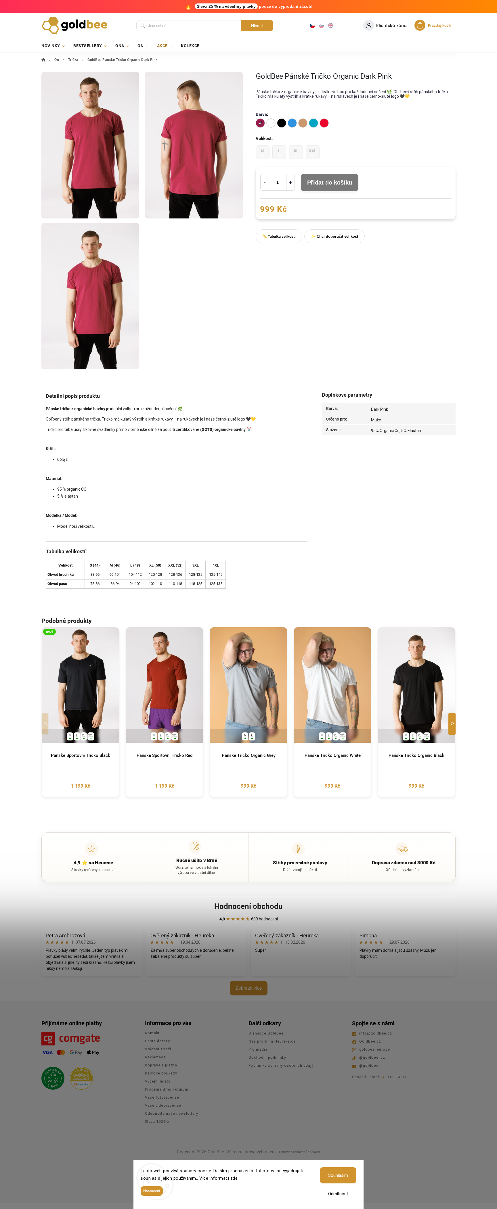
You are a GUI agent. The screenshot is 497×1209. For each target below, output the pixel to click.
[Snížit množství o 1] (264, 182)
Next (453, 724)
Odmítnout (338, 1193)
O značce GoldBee (266, 1033)
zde (234, 1178)
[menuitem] (55, 46)
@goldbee (369, 1065)
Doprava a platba (161, 1065)
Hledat (257, 25)
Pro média (257, 1049)
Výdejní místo (158, 1081)
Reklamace (155, 1057)
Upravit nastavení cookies (299, 1152)
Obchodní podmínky (267, 1057)
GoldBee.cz (370, 1041)
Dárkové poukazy (161, 1073)
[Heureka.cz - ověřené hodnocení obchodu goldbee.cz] (79, 1076)
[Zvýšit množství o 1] (290, 182)
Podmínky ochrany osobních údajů (281, 1065)
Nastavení (151, 1191)
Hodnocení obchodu (248, 906)
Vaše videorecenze (163, 1105)
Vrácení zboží (158, 1049)
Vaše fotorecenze (162, 1097)
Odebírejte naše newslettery (171, 1113)
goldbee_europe (374, 1049)
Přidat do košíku (329, 182)
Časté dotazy (157, 1041)
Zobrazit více (249, 988)
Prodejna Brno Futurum (166, 1089)
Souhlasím (338, 1175)
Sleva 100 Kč (157, 1121)
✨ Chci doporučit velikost (334, 236)
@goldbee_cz (372, 1057)
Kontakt (152, 1033)
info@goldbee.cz (375, 1033)
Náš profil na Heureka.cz (272, 1041)
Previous (46, 724)
